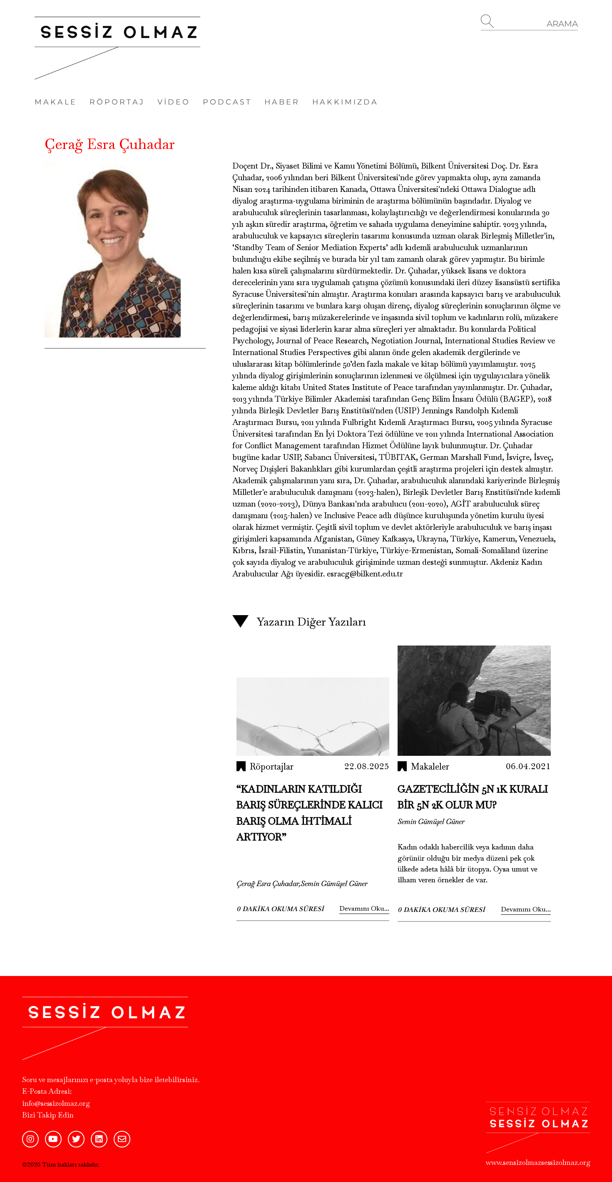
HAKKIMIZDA (345, 102)
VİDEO (173, 102)
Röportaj (117, 102)
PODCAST (227, 102)
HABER (282, 102)
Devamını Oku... (364, 908)
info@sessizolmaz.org (56, 1103)
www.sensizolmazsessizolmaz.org (538, 1162)
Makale (56, 102)
